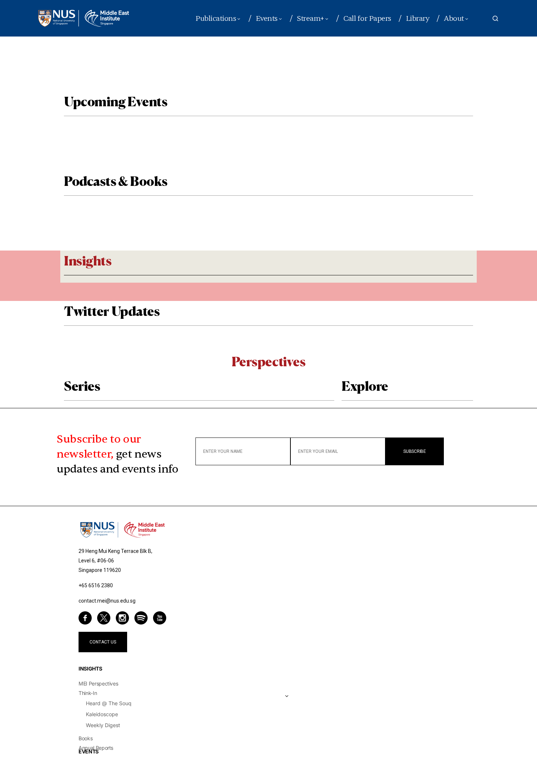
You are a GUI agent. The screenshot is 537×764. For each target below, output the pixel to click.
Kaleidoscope (102, 714)
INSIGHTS (90, 668)
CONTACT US (103, 642)
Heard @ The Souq (109, 703)
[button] (495, 18)
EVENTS (89, 751)
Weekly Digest (103, 725)
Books (85, 738)
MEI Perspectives (98, 683)
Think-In (88, 693)
